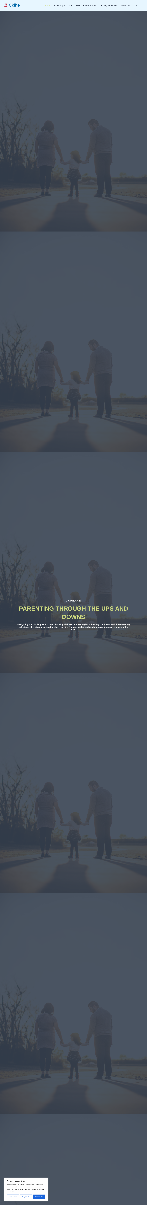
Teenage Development (86, 5)
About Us (125, 5)
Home (47, 5)
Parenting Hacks (62, 5)
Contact (138, 5)
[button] (71, 5)
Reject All (26, 1197)
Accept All (39, 1197)
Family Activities (109, 5)
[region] (26, 1189)
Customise (13, 1197)
